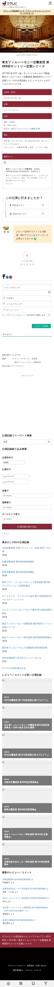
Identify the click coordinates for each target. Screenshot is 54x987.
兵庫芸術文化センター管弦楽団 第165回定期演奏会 (24, 888)
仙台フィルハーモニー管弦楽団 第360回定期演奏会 (27, 637)
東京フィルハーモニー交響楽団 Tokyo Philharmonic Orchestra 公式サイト (23, 170)
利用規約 (30, 315)
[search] (48, 441)
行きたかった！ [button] (28, 213)
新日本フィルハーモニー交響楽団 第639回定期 (24, 647)
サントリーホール (21, 358)
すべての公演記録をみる (14, 668)
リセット (5, 533)
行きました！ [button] (27, 205)
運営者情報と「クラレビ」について (27, 970)
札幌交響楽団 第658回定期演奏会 (18, 561)
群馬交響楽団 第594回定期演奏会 (18, 571)
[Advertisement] (27, 404)
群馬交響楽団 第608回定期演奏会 (17, 879)
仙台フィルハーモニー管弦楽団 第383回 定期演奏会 (25, 898)
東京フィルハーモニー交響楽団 (24, 128)
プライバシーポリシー (15, 315)
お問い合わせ (41, 965)
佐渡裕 (34, 358)
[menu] (50, 3)
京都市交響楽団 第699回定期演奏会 (18, 920)
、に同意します (25, 315)
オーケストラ (18, 366)
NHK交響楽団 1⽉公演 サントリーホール (21, 657)
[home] (8, 983)
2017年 (17, 355)
